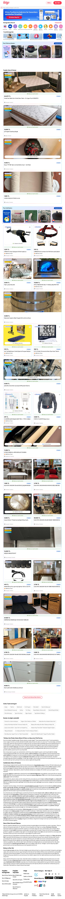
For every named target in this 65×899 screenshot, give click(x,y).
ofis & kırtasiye (28, 804)
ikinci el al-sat (17, 860)
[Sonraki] (62, 37)
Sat (58, 3)
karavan (29, 809)
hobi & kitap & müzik (55, 800)
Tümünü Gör (58, 43)
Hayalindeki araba (39, 765)
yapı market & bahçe (26, 814)
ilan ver (16, 746)
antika (20, 818)
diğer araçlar (15, 811)
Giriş (48, 3)
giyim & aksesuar (20, 797)
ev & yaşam (26, 780)
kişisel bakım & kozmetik (24, 799)
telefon (11, 773)
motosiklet (16, 794)
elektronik (6, 776)
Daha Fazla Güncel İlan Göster (32, 697)
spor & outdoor (7, 807)
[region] (32, 15)
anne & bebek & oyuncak (31, 786)
